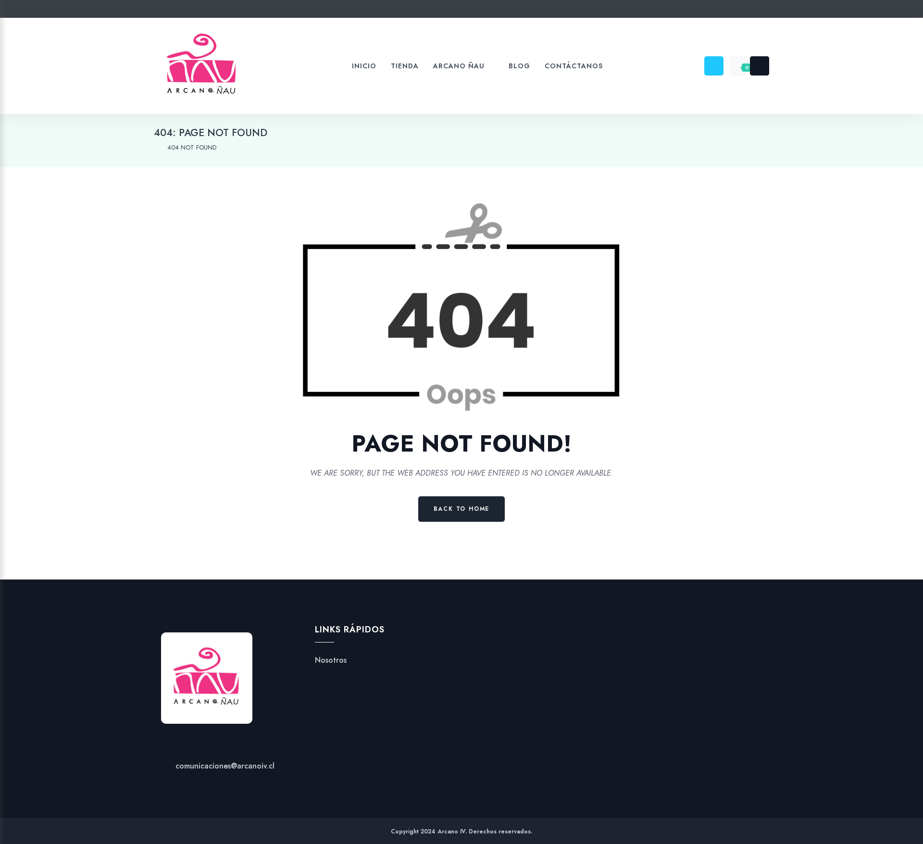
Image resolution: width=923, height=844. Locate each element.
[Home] (156, 147)
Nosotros (331, 660)
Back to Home (462, 508)
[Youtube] (480, 11)
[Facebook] (443, 11)
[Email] (498, 11)
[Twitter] (425, 11)
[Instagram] (461, 11)
